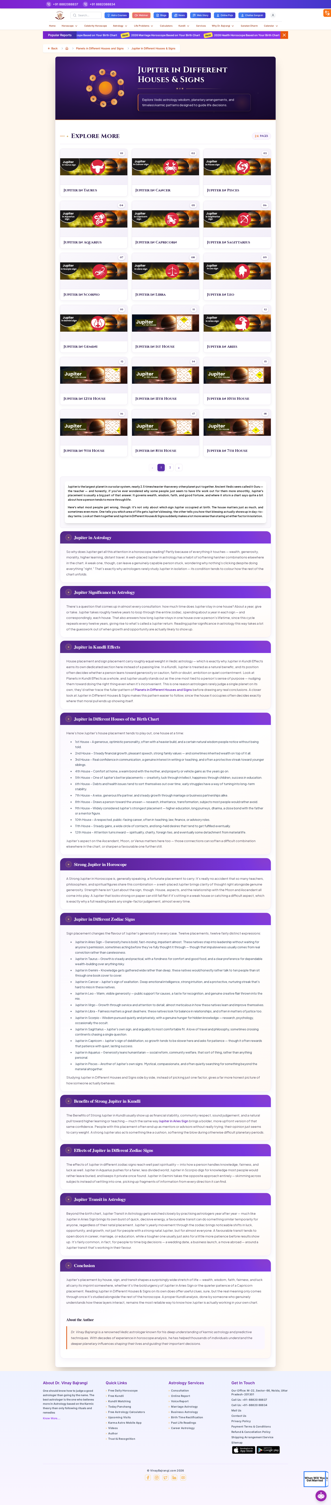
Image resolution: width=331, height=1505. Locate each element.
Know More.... (51, 1418)
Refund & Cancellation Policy (251, 1431)
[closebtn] (327, 13)
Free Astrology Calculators (125, 1412)
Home (52, 25)
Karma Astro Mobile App (124, 1422)
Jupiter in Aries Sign (173, 1121)
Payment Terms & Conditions (251, 1426)
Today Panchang (118, 1406)
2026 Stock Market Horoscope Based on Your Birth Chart (229, 35)
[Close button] (284, 35)
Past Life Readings (182, 1422)
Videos (112, 1428)
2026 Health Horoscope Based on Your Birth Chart (145, 35)
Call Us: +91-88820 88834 (249, 1405)
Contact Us (239, 1415)
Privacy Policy (241, 1421)
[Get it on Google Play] (268, 1450)
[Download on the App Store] (243, 1450)
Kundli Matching (118, 1401)
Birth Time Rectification (186, 1417)
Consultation (179, 1390)
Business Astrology (183, 1412)
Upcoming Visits (118, 1417)
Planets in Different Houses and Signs (100, 48)
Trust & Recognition (120, 1438)
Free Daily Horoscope (122, 1390)
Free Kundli (115, 1395)
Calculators (166, 25)
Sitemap (237, 1442)
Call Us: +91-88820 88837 (249, 1399)
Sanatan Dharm (249, 25)
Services (201, 25)
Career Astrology (182, 1428)
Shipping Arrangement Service (252, 1437)
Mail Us (236, 1410)
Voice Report (179, 1401)
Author (112, 1433)
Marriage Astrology (183, 1406)
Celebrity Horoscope (95, 25)
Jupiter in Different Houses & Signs (153, 48)
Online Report (179, 1395)
